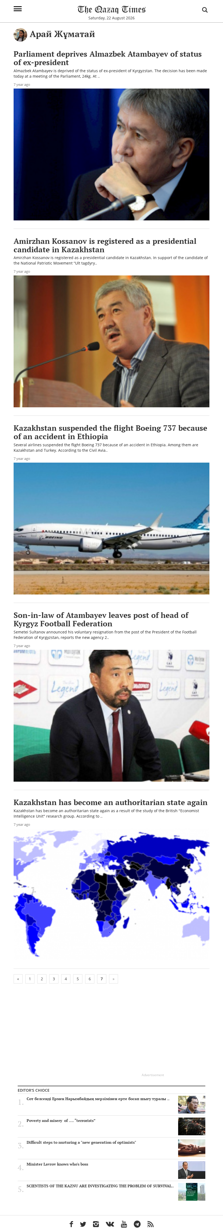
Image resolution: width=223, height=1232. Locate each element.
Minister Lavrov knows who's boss (57, 1164)
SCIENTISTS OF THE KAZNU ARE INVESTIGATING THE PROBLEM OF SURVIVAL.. (100, 1186)
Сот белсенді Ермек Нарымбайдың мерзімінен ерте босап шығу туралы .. (98, 1099)
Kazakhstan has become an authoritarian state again (110, 802)
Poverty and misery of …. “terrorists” (61, 1120)
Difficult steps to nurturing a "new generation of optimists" (81, 1142)
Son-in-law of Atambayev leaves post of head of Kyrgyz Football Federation (101, 619)
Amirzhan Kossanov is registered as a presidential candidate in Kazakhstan (105, 245)
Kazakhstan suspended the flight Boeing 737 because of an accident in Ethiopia (110, 432)
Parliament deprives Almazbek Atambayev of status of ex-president (108, 58)
